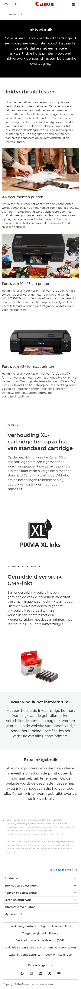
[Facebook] (22, 973)
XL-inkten (14, 424)
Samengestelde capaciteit (25, 566)
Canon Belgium (39, 965)
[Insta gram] (31, 973)
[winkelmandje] (6, 5)
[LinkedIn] (40, 973)
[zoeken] (15, 5)
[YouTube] (58, 973)
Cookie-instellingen (58, 954)
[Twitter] (49, 973)
